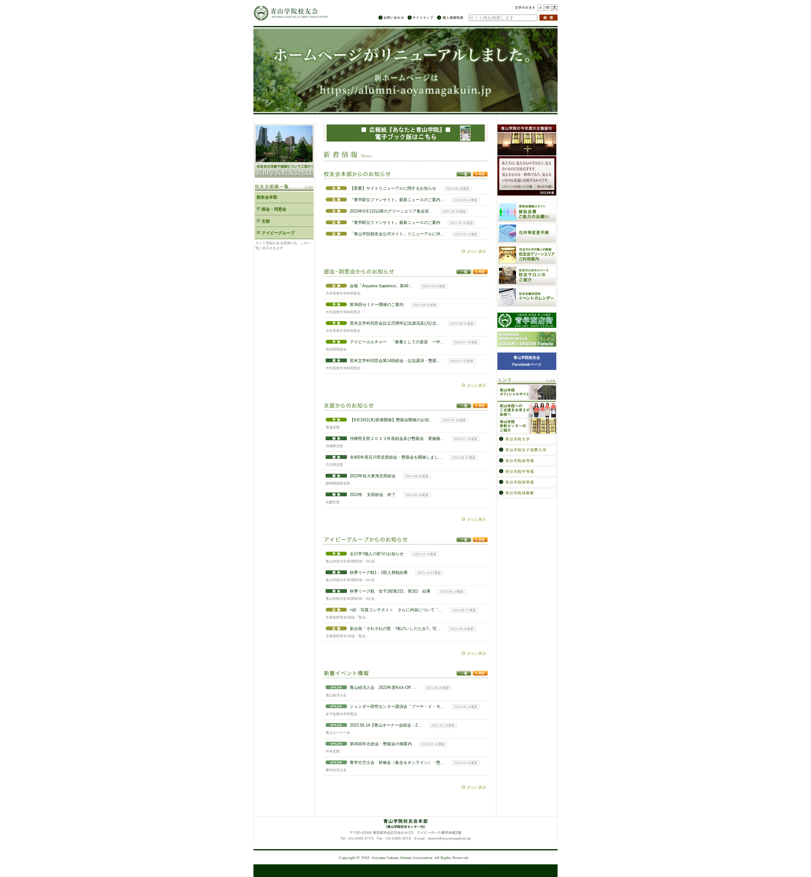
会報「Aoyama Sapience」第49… (381, 285)
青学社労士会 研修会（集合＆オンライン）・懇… (397, 762)
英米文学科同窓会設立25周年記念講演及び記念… (395, 323)
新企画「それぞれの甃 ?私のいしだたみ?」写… (395, 628)
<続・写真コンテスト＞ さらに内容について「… (396, 609)
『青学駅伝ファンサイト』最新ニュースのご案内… (397, 199)
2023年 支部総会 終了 (373, 494)
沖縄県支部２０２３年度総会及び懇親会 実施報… (397, 438)
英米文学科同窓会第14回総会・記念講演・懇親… (395, 360)
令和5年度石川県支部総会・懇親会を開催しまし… (396, 457)
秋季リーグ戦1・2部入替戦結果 (379, 572)
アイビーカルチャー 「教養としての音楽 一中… (397, 342)
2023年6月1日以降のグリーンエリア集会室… (391, 211)
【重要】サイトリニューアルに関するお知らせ (393, 188)
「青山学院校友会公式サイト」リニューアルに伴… (397, 234)
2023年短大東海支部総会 (373, 475)
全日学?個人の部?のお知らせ (377, 553)
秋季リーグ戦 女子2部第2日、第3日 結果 (390, 591)
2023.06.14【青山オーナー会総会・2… (386, 725)
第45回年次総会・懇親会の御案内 (381, 743)
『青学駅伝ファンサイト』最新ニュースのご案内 (395, 222)
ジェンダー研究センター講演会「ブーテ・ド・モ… (397, 706)
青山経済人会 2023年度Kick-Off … (383, 687)
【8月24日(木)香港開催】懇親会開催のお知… (391, 419)
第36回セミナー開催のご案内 (377, 304)
